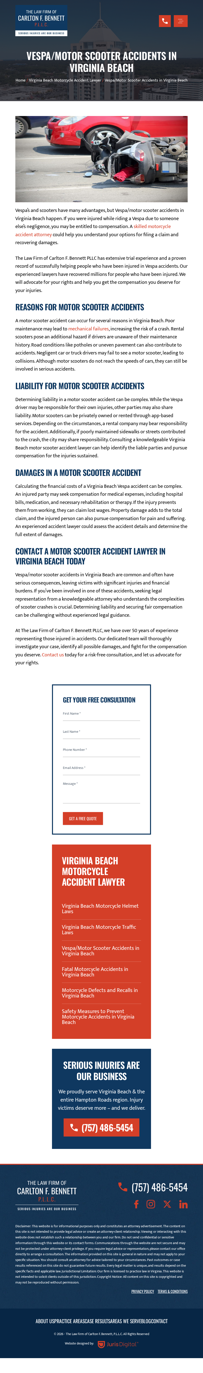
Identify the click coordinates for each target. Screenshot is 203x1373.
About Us (45, 1321)
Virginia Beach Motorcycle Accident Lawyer (65, 80)
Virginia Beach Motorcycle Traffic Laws (99, 930)
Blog (146, 1321)
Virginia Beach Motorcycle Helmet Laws (100, 909)
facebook (136, 1204)
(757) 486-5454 (107, 1127)
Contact (159, 1321)
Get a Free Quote (83, 818)
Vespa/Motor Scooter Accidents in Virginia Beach (100, 951)
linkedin (183, 1204)
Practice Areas (69, 1321)
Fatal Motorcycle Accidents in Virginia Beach (95, 972)
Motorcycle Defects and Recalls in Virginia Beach (100, 993)
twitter (167, 1204)
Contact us (53, 655)
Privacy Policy (142, 1291)
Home (20, 80)
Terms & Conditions (173, 1291)
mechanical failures (88, 329)
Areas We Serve (125, 1321)
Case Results (97, 1321)
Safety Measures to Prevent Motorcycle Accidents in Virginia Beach (98, 1017)
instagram (151, 1204)
